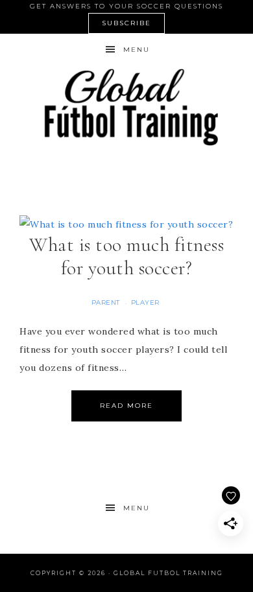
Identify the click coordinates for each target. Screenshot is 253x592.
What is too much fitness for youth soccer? (126, 256)
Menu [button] (136, 49)
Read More (126, 405)
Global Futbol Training (127, 106)
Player (145, 302)
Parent (105, 302)
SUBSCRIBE (126, 23)
